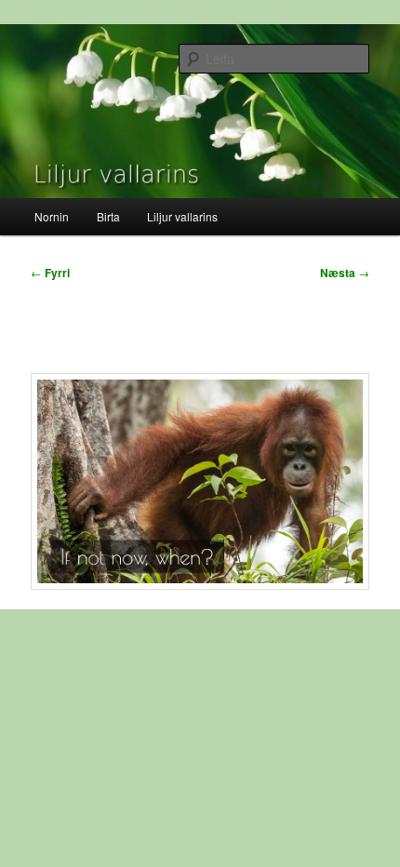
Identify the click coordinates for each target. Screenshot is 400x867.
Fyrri (50, 272)
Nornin (51, 216)
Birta (108, 216)
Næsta (344, 272)
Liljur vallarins (182, 216)
